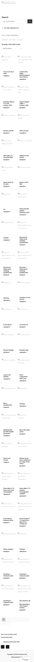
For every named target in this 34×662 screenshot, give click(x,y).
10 (3, 623)
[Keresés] (29, 21)
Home (3, 35)
